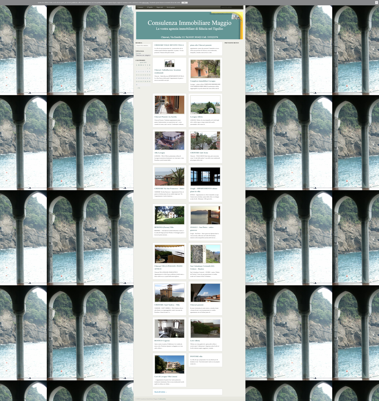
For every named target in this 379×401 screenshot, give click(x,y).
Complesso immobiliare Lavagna (202, 81)
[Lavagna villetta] (205, 104)
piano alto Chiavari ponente (201, 45)
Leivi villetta (195, 341)
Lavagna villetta (196, 117)
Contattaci (140, 7)
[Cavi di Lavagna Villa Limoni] (169, 364)
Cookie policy (162, 399)
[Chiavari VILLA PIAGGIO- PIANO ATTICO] (169, 254)
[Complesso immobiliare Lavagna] (205, 68)
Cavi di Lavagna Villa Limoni (165, 377)
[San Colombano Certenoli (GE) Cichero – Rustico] (205, 254)
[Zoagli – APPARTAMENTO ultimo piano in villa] (205, 176)
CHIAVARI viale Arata (199, 153)
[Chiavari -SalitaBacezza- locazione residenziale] (169, 63)
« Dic (138, 88)
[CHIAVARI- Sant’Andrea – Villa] (169, 292)
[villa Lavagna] (169, 140)
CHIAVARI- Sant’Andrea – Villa (167, 305)
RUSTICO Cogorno (162, 341)
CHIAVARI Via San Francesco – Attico (169, 189)
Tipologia (138, 53)
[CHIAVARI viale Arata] (205, 140)
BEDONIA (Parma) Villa (164, 227)
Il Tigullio (150, 7)
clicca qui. (145, 2)
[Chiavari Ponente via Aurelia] (169, 104)
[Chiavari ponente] (205, 292)
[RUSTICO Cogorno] (169, 328)
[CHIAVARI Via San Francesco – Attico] (169, 176)
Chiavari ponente (197, 305)
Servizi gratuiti (171, 7)
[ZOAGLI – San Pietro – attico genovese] (205, 215)
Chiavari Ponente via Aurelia (165, 117)
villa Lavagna (159, 153)
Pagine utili (160, 7)
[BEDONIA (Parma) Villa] (169, 215)
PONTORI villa (196, 356)
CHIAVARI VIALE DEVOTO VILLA (169, 45)
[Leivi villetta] (205, 328)
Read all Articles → (161, 392)
